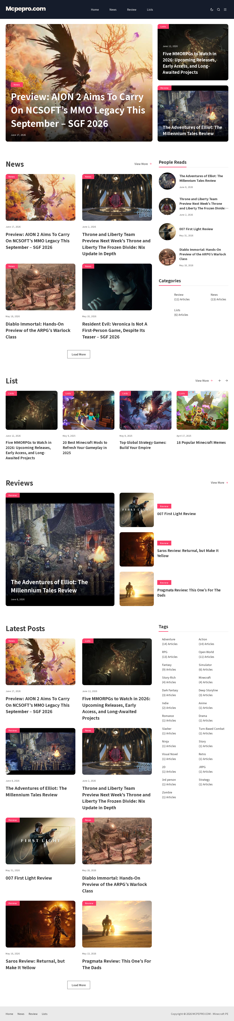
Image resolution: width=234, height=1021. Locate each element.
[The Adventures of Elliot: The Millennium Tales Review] (167, 181)
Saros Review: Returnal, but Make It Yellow (35, 964)
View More (141, 164)
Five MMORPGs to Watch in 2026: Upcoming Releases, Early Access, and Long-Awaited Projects (189, 62)
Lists (163, 26)
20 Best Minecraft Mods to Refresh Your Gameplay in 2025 (85, 447)
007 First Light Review (196, 229)
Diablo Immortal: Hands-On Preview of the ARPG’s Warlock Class (38, 330)
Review (165, 87)
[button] (219, 380)
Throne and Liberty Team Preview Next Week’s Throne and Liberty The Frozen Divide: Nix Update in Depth (116, 244)
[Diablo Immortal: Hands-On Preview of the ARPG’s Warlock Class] (40, 287)
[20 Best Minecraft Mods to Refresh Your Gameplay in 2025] (89, 410)
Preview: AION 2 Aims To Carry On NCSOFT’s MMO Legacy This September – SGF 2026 (78, 109)
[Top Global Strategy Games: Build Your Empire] (145, 410)
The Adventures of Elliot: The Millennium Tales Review (192, 130)
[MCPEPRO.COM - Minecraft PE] (26, 10)
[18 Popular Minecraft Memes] (203, 410)
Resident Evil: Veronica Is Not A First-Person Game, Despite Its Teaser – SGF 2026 (114, 330)
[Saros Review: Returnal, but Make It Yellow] (137, 549)
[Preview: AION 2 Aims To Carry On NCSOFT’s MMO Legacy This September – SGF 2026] (40, 197)
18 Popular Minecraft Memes (201, 442)
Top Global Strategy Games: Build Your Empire (143, 445)
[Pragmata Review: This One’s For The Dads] (137, 589)
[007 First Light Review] (167, 231)
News (17, 84)
